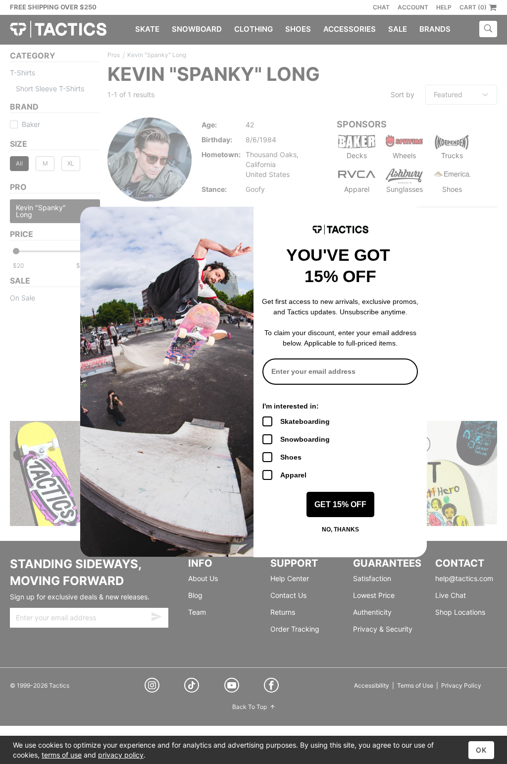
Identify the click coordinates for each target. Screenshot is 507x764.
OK (481, 750)
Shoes (291, 457)
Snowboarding (305, 439)
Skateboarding (305, 421)
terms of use (62, 755)
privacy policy (121, 755)
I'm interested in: (290, 406)
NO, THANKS (340, 529)
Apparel (293, 475)
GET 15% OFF (340, 504)
